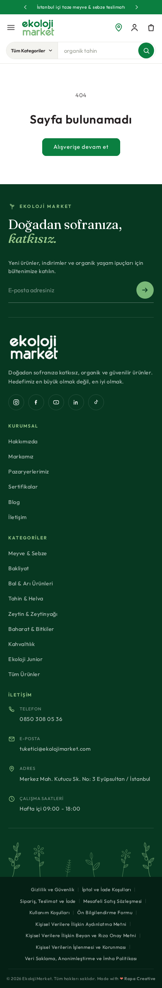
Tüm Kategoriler (28, 50)
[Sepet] (151, 27)
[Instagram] (16, 402)
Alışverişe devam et (81, 146)
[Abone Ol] (145, 290)
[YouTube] (56, 402)
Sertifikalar (23, 486)
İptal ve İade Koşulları (106, 889)
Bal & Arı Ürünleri (30, 583)
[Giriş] (134, 27)
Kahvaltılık (21, 643)
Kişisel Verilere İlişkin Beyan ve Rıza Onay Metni (81, 935)
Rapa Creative (140, 978)
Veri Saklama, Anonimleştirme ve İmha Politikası (81, 958)
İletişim (17, 517)
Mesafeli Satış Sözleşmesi (112, 901)
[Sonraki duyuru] (137, 7)
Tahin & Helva (25, 598)
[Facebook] (36, 402)
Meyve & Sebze (27, 553)
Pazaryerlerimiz (28, 471)
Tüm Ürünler (24, 674)
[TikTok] (96, 402)
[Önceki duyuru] (25, 7)
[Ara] (146, 50)
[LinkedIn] (76, 402)
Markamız (21, 456)
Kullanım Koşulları (49, 912)
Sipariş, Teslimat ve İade (48, 901)
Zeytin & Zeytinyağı (32, 613)
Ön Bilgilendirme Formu (104, 912)
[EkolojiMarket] (38, 27)
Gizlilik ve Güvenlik (53, 889)
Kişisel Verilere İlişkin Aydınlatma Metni (81, 924)
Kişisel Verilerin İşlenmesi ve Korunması (81, 947)
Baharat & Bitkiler (31, 628)
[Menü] (11, 27)
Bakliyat (18, 568)
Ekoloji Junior (25, 659)
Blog (14, 501)
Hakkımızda (23, 441)
